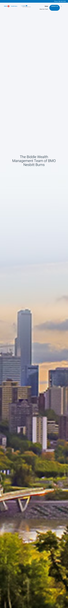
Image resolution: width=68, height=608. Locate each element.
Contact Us (54, 6)
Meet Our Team (44, 9)
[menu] (61, 6)
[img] (34, 304)
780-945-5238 (62, 1)
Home (46, 6)
